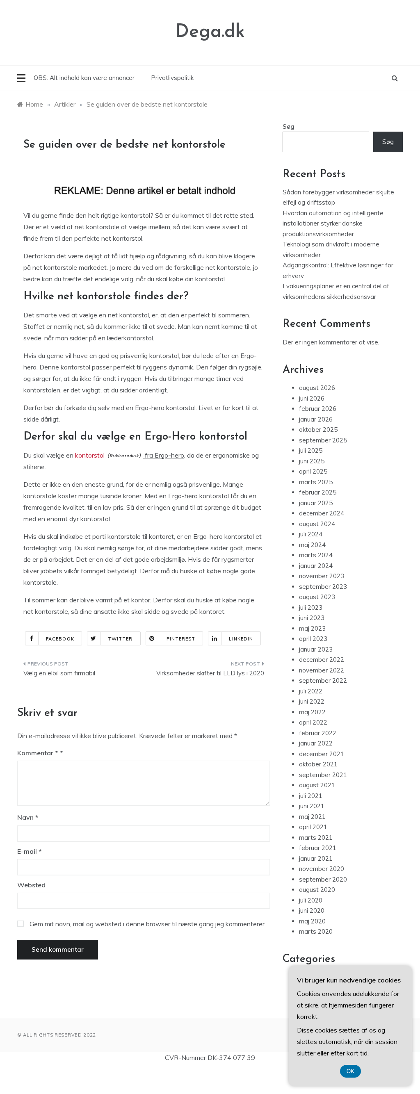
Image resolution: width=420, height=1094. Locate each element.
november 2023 (321, 576)
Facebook (60, 639)
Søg (288, 126)
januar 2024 (316, 566)
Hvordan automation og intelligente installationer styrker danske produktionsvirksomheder (333, 223)
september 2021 (323, 775)
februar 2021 (317, 848)
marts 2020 (316, 931)
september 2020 (323, 879)
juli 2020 (310, 900)
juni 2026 (311, 398)
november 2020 (321, 869)
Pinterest (181, 639)
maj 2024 (312, 545)
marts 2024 (316, 555)
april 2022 (313, 722)
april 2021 (313, 827)
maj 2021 (312, 816)
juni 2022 (311, 701)
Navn (28, 817)
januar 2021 (316, 858)
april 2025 (313, 471)
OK (350, 1071)
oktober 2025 (318, 429)
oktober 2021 (318, 764)
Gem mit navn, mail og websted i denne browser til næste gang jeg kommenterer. (148, 924)
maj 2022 (312, 712)
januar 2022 (316, 743)
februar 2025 (317, 492)
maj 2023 (312, 628)
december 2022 (321, 659)
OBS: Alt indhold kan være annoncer (84, 78)
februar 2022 (317, 733)
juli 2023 (310, 607)
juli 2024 (310, 534)
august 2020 (317, 889)
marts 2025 (316, 482)
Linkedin (241, 639)
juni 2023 (311, 618)
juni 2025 (311, 461)
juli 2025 (310, 450)
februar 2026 (317, 409)
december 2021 (321, 754)
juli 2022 (310, 691)
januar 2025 (316, 503)
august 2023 (317, 597)
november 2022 (321, 670)
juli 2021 (310, 796)
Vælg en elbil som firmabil (59, 673)
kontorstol (90, 455)
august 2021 (317, 785)
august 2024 (317, 524)
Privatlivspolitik (172, 78)
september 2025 (323, 440)
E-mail (29, 851)
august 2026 (317, 388)
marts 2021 (316, 837)
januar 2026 (316, 419)
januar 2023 (316, 649)
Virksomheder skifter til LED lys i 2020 (210, 673)
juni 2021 (311, 806)
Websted (31, 885)
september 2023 (323, 586)
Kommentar (37, 753)
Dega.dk (210, 32)
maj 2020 (312, 921)
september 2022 (323, 680)
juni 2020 (311, 910)
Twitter (120, 639)
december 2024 (321, 513)
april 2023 (313, 639)
